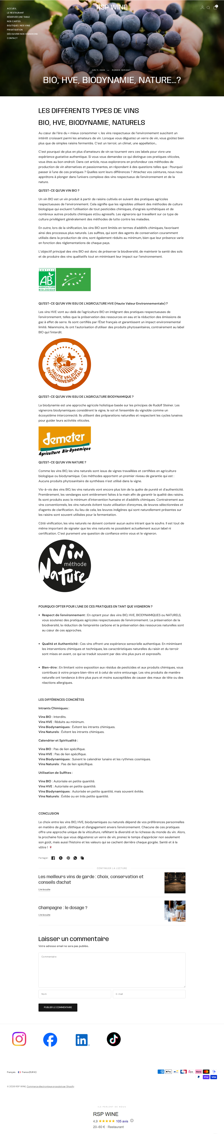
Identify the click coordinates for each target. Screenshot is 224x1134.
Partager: (43, 858)
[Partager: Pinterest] (68, 858)
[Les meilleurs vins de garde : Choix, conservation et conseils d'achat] (175, 882)
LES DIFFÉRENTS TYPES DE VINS (88, 111)
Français (11, 1072)
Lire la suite (44, 889)
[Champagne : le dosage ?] (175, 910)
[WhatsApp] (75, 858)
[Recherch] (208, 7)
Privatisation (15, 29)
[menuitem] (22, 9)
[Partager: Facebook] (53, 858)
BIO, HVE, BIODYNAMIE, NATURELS (91, 123)
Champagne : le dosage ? (62, 908)
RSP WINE (112, 7)
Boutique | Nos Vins (18, 25)
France (29, 1072)
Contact (12, 38)
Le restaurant (15, 12)
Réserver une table (18, 17)
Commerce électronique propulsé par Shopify (50, 1086)
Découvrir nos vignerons (22, 34)
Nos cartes (14, 21)
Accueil (11, 8)
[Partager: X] (61, 858)
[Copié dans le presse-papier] (82, 858)
